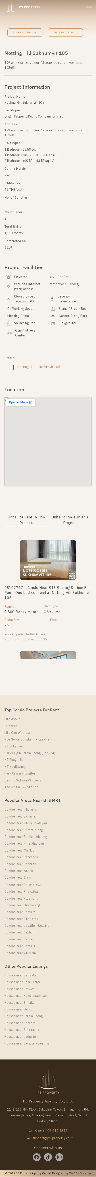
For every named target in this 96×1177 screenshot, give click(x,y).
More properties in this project (24, 634)
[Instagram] (59, 1157)
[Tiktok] (48, 1157)
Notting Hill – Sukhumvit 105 (38, 367)
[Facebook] (37, 1157)
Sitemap (85, 1173)
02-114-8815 (57, 1130)
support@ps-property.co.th (53, 1138)
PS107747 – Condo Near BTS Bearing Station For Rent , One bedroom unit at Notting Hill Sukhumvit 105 (47, 593)
